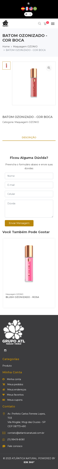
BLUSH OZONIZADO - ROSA (22, 297)
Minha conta (13, 379)
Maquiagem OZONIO (25, 46)
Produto (7, 365)
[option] (6, 66)
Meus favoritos (15, 394)
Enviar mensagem (19, 223)
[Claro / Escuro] (28, 14)
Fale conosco (15, 446)
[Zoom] (49, 68)
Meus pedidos (15, 384)
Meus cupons (14, 399)
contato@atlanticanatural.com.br (26, 432)
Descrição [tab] (29, 137)
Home (6, 46)
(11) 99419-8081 (16, 439)
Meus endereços (16, 389)
